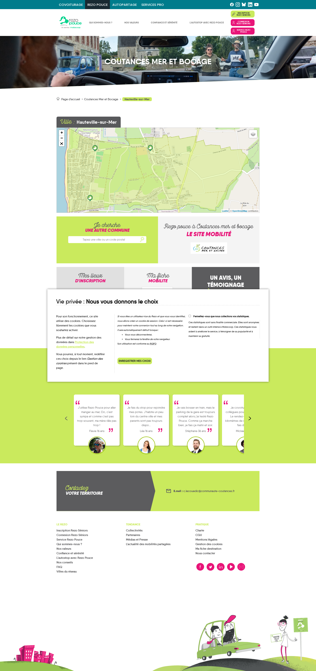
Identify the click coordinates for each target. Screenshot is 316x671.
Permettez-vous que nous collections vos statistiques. (221, 316)
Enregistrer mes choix (135, 361)
